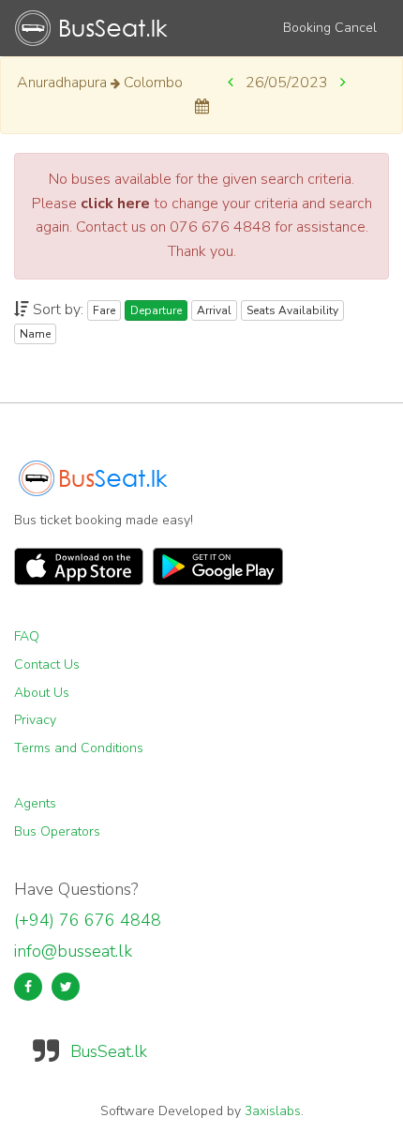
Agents (35, 803)
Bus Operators (57, 831)
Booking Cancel (330, 28)
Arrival (214, 310)
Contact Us (47, 664)
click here (115, 203)
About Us (41, 693)
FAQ (26, 636)
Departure (156, 310)
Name (35, 333)
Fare (104, 310)
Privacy (35, 720)
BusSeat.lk (108, 1051)
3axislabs (273, 1111)
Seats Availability (292, 310)
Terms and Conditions (78, 748)
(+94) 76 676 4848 (87, 920)
